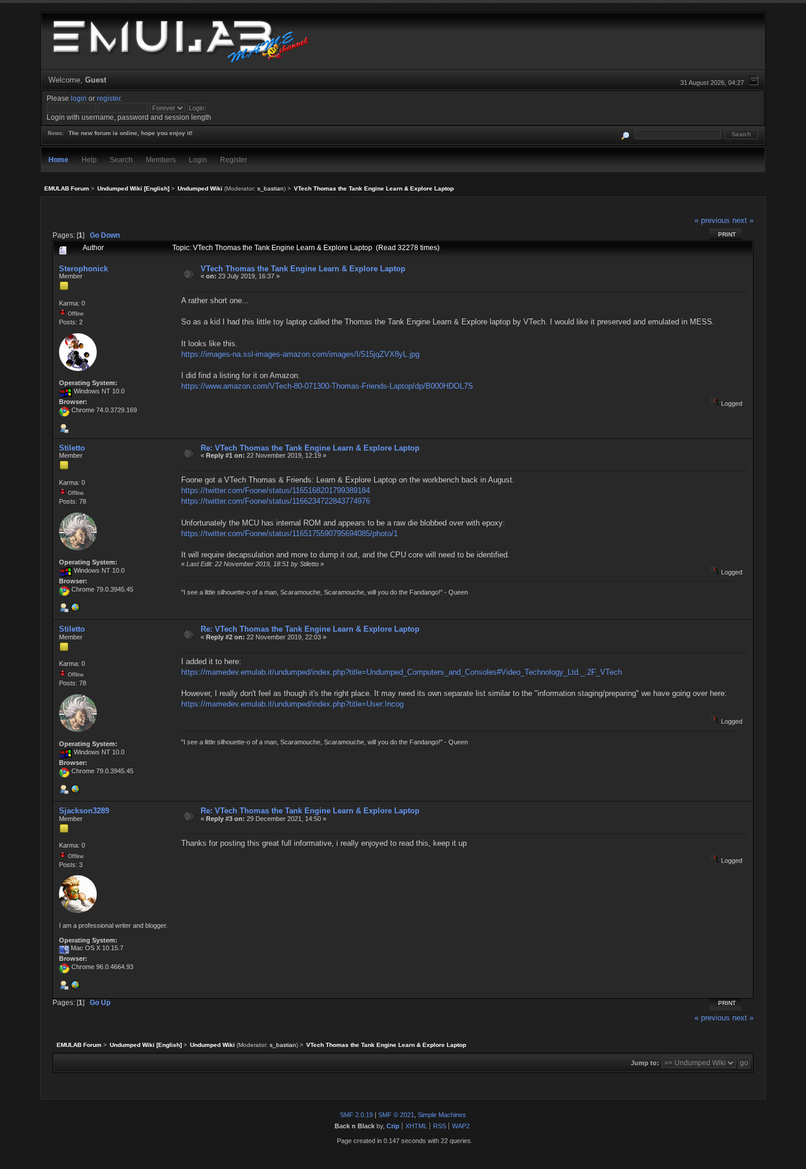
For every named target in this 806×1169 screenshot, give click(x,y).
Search (121, 159)
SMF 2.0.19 (356, 1114)
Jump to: (645, 1062)
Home (58, 159)
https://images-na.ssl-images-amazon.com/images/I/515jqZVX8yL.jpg (300, 354)
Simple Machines (442, 1114)
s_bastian (270, 188)
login (79, 98)
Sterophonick (83, 268)
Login (198, 159)
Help (89, 159)
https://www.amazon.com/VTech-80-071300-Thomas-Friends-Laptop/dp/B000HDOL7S (327, 386)
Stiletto (72, 448)
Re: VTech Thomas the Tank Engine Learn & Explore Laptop (310, 448)
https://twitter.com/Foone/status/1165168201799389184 (275, 490)
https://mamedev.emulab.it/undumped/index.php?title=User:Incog (292, 704)
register (108, 98)
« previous (712, 220)
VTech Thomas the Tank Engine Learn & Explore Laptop (303, 268)
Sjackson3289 (84, 810)
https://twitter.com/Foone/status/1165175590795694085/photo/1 (289, 533)
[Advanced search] (625, 134)
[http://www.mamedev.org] (75, 609)
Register (233, 159)
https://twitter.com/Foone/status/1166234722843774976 (275, 501)
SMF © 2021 (396, 1114)
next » (742, 220)
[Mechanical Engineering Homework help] (75, 987)
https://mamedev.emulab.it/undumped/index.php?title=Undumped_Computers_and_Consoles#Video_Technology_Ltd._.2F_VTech (401, 672)
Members (161, 159)
